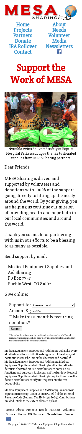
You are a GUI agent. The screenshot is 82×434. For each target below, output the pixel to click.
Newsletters (59, 46)
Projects (23, 30)
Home (23, 24)
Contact (23, 52)
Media (59, 41)
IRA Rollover (23, 46)
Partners (22, 35)
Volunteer (59, 35)
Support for (20, 305)
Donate (23, 41)
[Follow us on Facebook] (59, 52)
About (59, 24)
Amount (17, 311)
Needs (59, 30)
